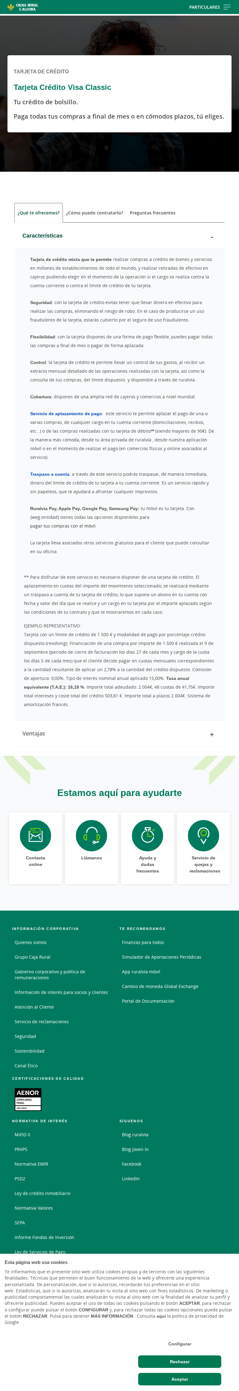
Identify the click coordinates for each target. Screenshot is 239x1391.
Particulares (204, 7)
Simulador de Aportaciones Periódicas (161, 957)
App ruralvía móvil (141, 972)
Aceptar (179, 1379)
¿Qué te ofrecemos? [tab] (38, 213)
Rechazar (180, 1361)
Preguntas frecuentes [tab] (153, 213)
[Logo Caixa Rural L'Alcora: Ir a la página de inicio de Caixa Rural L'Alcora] (38, 7)
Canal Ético (26, 1066)
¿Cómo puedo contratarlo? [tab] (94, 213)
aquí (161, 1316)
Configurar (179, 1344)
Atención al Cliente (34, 1007)
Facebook (131, 1164)
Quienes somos (31, 942)
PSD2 (20, 1179)
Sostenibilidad (30, 1051)
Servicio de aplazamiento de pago (66, 413)
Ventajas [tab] (33, 733)
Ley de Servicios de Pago (40, 1252)
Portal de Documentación (148, 1001)
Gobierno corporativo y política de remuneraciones (50, 975)
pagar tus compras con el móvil (63, 526)
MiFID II (22, 1135)
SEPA (20, 1223)
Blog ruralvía (135, 1135)
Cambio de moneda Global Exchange (160, 986)
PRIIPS (21, 1149)
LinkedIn (131, 1179)
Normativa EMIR (31, 1164)
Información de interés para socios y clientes (61, 992)
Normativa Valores (34, 1208)
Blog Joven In (135, 1149)
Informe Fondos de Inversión (44, 1237)
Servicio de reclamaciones (42, 1022)
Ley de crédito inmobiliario (42, 1193)
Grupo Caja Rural (32, 957)
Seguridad (25, 1036)
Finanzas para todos (143, 942)
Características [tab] (42, 235)
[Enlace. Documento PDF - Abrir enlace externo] (28, 1099)
